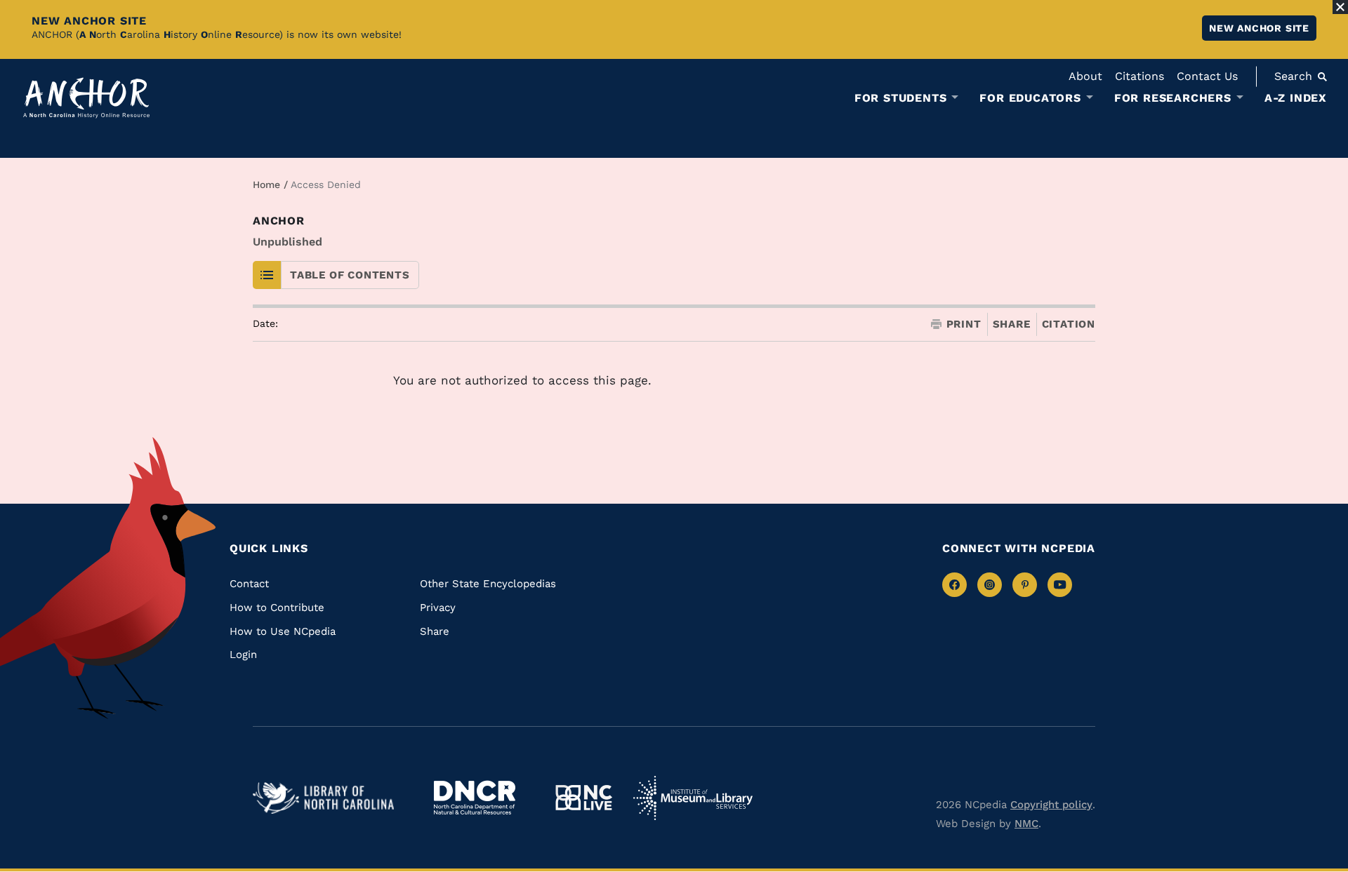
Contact (249, 583)
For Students (900, 98)
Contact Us (1207, 76)
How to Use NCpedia (283, 631)
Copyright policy (1051, 804)
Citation (1068, 324)
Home (266, 184)
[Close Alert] (1340, 7)
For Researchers (1172, 98)
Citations (1139, 76)
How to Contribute (277, 607)
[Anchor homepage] (86, 98)
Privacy (438, 607)
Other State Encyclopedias (488, 583)
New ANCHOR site (1259, 28)
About (1085, 76)
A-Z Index (1295, 98)
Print (964, 324)
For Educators (1030, 98)
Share (1012, 324)
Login (243, 654)
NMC (1026, 823)
